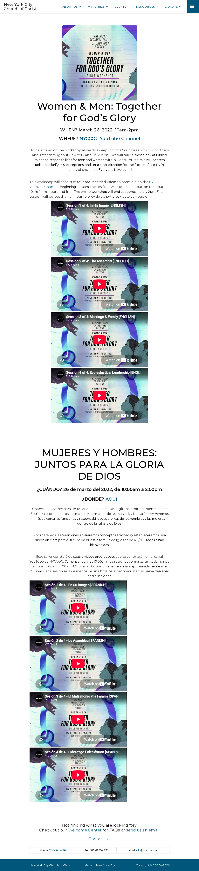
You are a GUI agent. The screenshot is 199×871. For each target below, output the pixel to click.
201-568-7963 (58, 850)
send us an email (143, 830)
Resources (145, 6)
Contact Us (99, 839)
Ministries (96, 6)
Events (121, 6)
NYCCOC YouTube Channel (110, 138)
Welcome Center (85, 830)
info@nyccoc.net (147, 850)
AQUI (111, 499)
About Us (70, 6)
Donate (171, 6)
